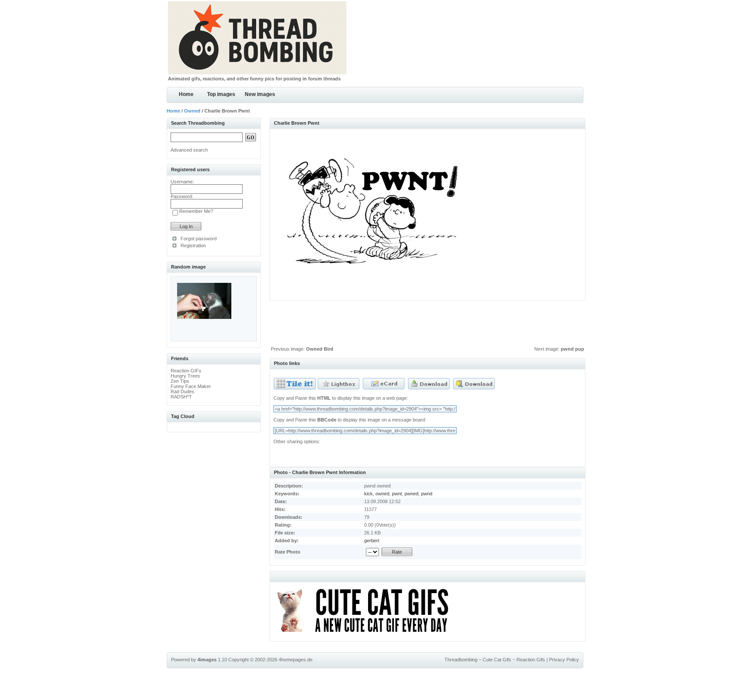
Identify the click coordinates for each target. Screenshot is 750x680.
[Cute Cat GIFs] (366, 633)
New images (260, 94)
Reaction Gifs (530, 659)
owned (382, 493)
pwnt (397, 493)
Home (186, 94)
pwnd (426, 493)
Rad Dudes (182, 391)
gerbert (371, 540)
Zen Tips (180, 381)
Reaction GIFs (186, 370)
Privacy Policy (564, 659)
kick (368, 493)
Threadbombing (460, 659)
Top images (221, 94)
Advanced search (189, 150)
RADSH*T (181, 396)
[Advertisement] (428, 325)
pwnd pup (572, 349)
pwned (411, 493)
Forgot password (199, 238)
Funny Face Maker (191, 386)
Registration (193, 245)
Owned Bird (319, 349)
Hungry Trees (185, 375)
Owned (192, 110)
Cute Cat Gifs (497, 659)
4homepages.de (295, 659)
